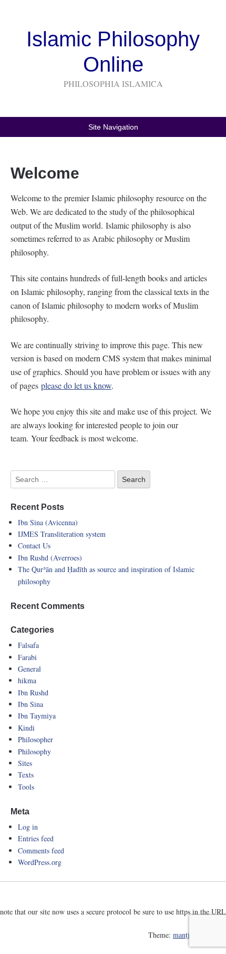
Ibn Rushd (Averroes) (50, 558)
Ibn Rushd (33, 692)
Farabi (27, 657)
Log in (28, 827)
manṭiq (183, 935)
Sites (25, 763)
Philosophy (34, 751)
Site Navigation (113, 127)
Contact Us (34, 545)
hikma (27, 680)
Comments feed (41, 850)
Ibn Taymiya (37, 716)
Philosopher (35, 739)
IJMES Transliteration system (62, 534)
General (29, 669)
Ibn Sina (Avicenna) (48, 522)
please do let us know (76, 385)
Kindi (26, 728)
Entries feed (36, 838)
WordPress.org (39, 862)
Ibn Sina (30, 704)
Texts (26, 775)
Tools (26, 787)
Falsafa (28, 645)
